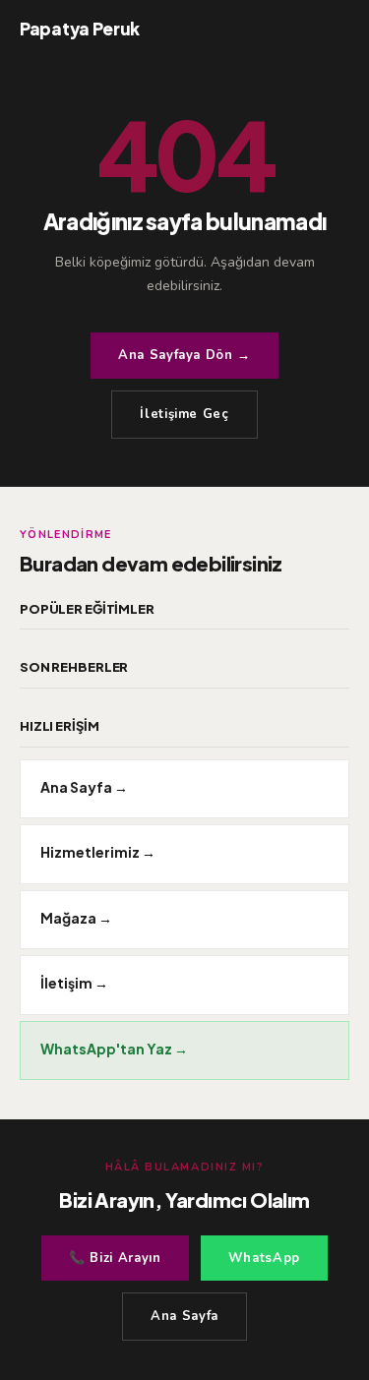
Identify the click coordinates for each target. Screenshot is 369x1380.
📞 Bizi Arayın (114, 1258)
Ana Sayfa (184, 1316)
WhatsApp (264, 1258)
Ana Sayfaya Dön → (184, 355)
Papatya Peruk (80, 28)
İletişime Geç (184, 414)
